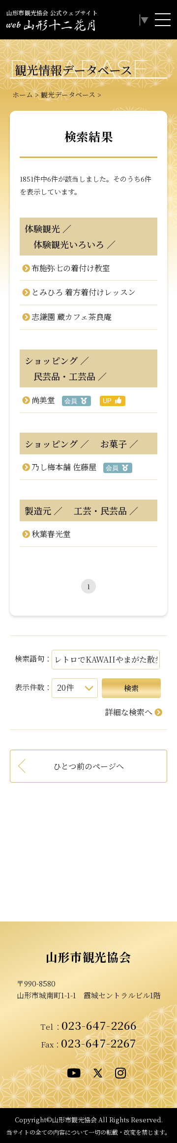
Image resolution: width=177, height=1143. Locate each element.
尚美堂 (43, 400)
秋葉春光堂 (50, 534)
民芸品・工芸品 (60, 376)
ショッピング (51, 360)
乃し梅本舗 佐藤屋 (63, 467)
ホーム (22, 94)
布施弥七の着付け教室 (70, 268)
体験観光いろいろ (64, 244)
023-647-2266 (99, 1025)
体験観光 (42, 228)
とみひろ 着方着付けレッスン (83, 292)
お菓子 (109, 443)
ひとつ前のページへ (88, 766)
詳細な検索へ (128, 712)
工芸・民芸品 (96, 510)
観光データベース (68, 94)
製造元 (38, 510)
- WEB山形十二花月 (50, 26)
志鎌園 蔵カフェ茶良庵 (71, 316)
